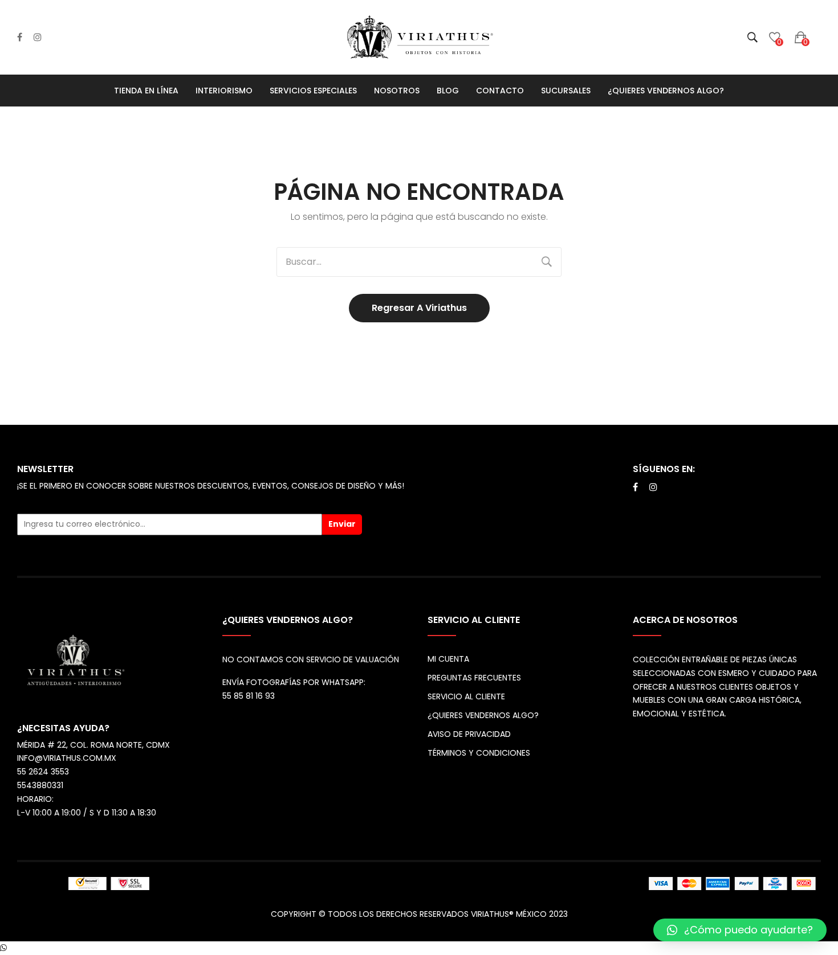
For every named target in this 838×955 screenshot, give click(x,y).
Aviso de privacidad (469, 734)
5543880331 (40, 785)
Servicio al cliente (466, 696)
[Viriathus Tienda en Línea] (419, 36)
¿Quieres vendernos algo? (483, 715)
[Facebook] (19, 37)
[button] (740, 930)
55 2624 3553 (43, 771)
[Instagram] (38, 37)
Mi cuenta (448, 659)
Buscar (546, 262)
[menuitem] (146, 90)
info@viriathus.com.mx (66, 758)
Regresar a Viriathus (419, 307)
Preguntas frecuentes (474, 677)
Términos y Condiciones (479, 753)
